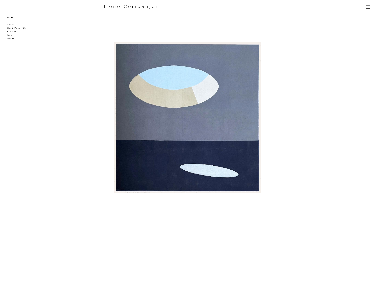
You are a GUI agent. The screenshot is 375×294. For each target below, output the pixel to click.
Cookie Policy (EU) (16, 28)
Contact (10, 24)
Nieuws (10, 38)
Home (10, 17)
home (9, 35)
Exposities (12, 31)
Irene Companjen (132, 6)
